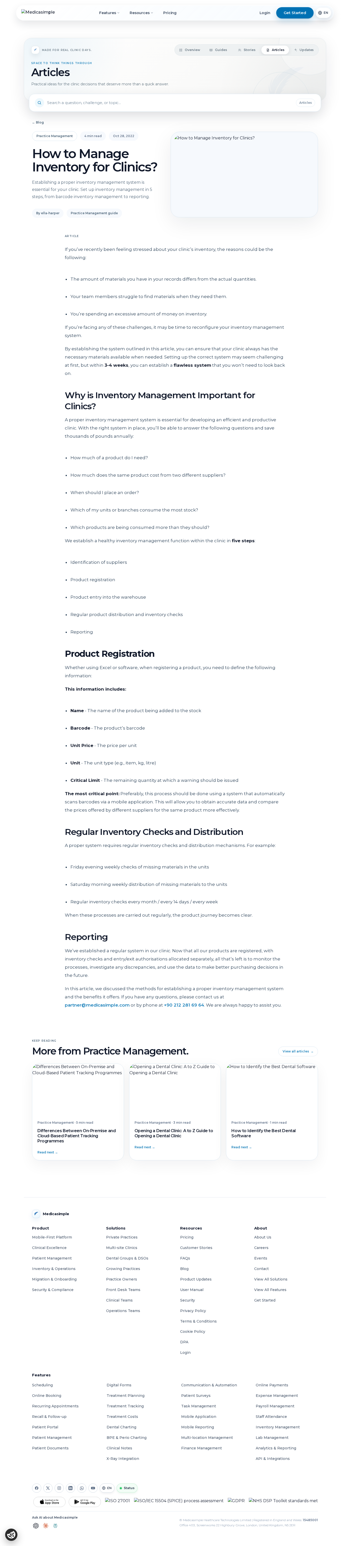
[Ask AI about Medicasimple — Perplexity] (55, 1526)
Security (187, 1300)
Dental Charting (121, 1427)
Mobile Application (198, 1416)
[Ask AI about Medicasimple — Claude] (45, 1526)
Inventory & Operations (54, 1268)
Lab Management (272, 1437)
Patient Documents (50, 1448)
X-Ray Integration (123, 1458)
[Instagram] (59, 1488)
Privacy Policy (193, 1310)
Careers (261, 1247)
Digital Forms (119, 1385)
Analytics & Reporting (276, 1448)
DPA (184, 1342)
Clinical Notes (119, 1448)
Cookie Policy (192, 1331)
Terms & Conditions (198, 1321)
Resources (139, 13)
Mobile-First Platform (52, 1237)
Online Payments (272, 1385)
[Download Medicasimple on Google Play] (85, 1502)
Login (265, 13)
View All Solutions (270, 1279)
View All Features (270, 1289)
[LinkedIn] (70, 1488)
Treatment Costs (122, 1416)
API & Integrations (273, 1458)
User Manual (191, 1289)
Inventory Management (278, 1427)
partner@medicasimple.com (97, 1005)
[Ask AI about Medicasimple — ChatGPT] (36, 1526)
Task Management (198, 1406)
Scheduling (42, 1385)
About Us (262, 1237)
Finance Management (201, 1448)
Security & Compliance (53, 1289)
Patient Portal (45, 1427)
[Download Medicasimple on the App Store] (49, 1502)
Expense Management (277, 1395)
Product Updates (196, 1279)
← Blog (38, 122)
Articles (278, 50)
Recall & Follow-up (49, 1416)
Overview (192, 50)
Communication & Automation (209, 1385)
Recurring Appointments (55, 1406)
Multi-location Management (207, 1437)
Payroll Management (275, 1406)
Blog (184, 1268)
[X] (48, 1488)
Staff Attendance (271, 1416)
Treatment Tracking (125, 1406)
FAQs (185, 1258)
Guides (221, 50)
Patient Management (52, 1258)
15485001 (310, 1520)
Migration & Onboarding (54, 1279)
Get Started (264, 1300)
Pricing (170, 13)
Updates (307, 50)
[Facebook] (36, 1488)
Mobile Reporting (197, 1427)
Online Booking (46, 1395)
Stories (249, 50)
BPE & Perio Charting (127, 1437)
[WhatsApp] (81, 1488)
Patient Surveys (196, 1395)
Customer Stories (196, 1247)
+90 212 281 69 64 (184, 1005)
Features (107, 13)
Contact (261, 1268)
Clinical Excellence (49, 1247)
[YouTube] (93, 1488)
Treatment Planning (126, 1395)
